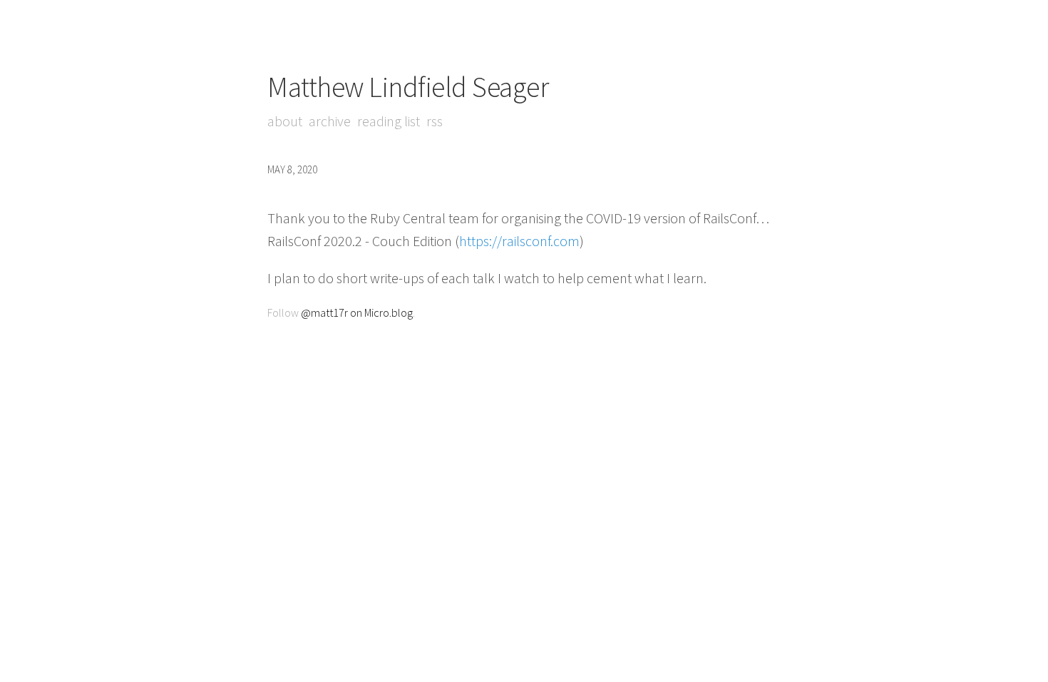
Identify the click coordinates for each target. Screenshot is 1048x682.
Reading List (388, 121)
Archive (330, 121)
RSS (434, 121)
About (284, 121)
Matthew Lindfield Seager (407, 87)
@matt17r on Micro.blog (357, 312)
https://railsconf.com (519, 241)
